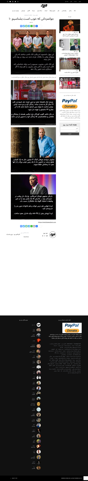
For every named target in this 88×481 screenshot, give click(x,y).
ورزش (55, 371)
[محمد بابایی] (38, 362)
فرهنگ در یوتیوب (58, 364)
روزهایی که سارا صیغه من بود (59, 356)
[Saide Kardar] (38, 346)
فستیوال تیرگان (51, 364)
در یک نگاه (76, 32)
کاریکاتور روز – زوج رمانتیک (13, 234)
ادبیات (73, 345)
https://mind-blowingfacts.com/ (47, 222)
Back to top (14, 478)
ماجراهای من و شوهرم (70, 367)
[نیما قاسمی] (38, 468)
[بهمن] (38, 341)
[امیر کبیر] (38, 372)
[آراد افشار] (38, 378)
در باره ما (75, 1)
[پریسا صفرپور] (38, 420)
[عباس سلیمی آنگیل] (38, 351)
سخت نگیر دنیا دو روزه (76, 358)
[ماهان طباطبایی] (38, 335)
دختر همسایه (69, 353)
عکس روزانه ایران (77, 364)
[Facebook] (21, 26)
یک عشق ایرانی (77, 373)
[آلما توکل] (38, 441)
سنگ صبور (78, 360)
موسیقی (79, 371)
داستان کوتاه (51, 351)
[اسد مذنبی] (38, 356)
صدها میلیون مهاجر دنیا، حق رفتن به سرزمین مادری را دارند (70, 35)
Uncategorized (77, 344)
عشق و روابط (72, 362)
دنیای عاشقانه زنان (77, 355)
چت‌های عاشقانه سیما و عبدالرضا (74, 351)
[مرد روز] (38, 325)
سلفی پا (51, 358)
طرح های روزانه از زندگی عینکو (65, 360)
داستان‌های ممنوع (77, 353)
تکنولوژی (53, 349)
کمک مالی (66, 1)
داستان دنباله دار (58, 351)
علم (71, 364)
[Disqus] (31, 260)
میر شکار (74, 371)
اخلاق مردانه (35, 15)
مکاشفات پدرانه (52, 369)
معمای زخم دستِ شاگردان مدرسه (64, 369)
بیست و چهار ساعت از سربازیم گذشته (72, 349)
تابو (56, 349)
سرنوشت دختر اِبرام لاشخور (64, 358)
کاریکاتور (74, 365)
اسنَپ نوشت (60, 345)
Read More (26, 236)
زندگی (77, 71)
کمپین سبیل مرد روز (60, 365)
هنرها (59, 371)
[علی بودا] (38, 452)
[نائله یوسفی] (38, 425)
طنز (50, 360)
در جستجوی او (63, 353)
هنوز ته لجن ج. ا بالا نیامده (71, 72)
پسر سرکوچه (60, 349)
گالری (54, 365)
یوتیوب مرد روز (71, 373)
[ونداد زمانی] (38, 330)
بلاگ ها (61, 347)
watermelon (70, 344)
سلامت (56, 358)
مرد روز (31, 22)
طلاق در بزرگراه (55, 360)
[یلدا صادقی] (38, 436)
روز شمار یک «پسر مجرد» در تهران (73, 356)
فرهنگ (64, 364)
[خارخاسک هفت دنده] (38, 404)
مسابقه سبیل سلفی (76, 369)
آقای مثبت (63, 344)
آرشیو (80, 1)
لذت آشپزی (78, 367)
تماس (71, 1)
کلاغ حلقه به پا (68, 365)
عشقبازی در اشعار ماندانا (63, 362)
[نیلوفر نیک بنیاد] (38, 446)
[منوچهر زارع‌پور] (38, 399)
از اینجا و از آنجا (67, 345)
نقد (61, 371)
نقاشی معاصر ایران (67, 371)
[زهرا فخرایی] (38, 409)
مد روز (57, 367)
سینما (74, 360)
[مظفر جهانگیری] (38, 415)
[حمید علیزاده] (38, 388)
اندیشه (55, 345)
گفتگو (50, 365)
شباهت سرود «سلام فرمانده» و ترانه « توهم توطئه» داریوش (70, 54)
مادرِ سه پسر (62, 367)
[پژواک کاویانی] (38, 394)
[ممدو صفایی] (38, 431)
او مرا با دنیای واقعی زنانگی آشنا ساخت (72, 347)
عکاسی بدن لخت (53, 362)
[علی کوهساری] (38, 457)
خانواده (64, 351)
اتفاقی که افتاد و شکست (55, 344)
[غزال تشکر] (38, 383)
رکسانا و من (69, 355)
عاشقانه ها (78, 362)
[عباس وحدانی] (38, 462)
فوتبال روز (79, 365)
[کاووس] (38, 367)
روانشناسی (63, 355)
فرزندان (68, 364)
